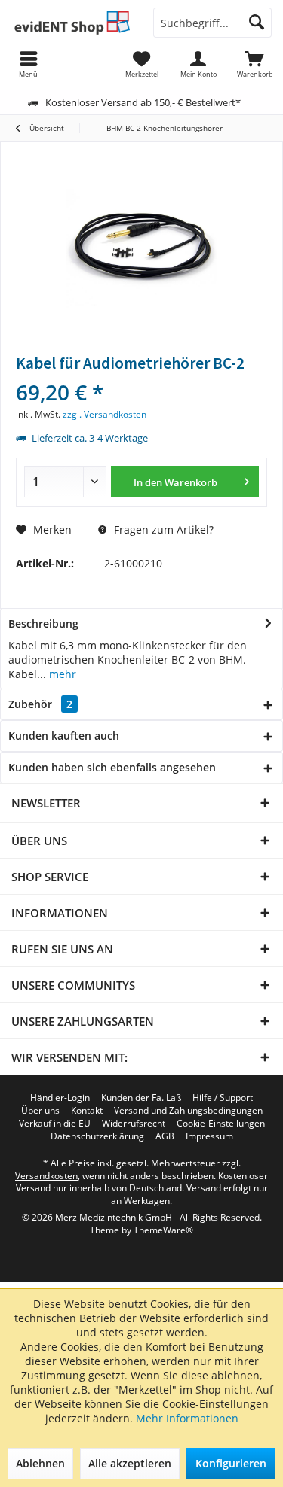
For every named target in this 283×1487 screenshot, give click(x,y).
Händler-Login (60, 1098)
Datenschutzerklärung (97, 1136)
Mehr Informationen (187, 1418)
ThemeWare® (163, 1230)
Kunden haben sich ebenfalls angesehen (112, 767)
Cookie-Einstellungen (221, 1124)
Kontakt (87, 1111)
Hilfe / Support (222, 1098)
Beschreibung (43, 623)
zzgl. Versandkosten (104, 414)
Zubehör (40, 704)
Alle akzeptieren (129, 1463)
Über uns (40, 1111)
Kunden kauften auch (63, 735)
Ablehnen (40, 1463)
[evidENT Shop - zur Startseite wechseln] (71, 23)
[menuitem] (254, 64)
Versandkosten (46, 1175)
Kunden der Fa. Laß (141, 1098)
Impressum (209, 1136)
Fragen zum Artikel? (162, 529)
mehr (61, 674)
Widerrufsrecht (133, 1124)
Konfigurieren (230, 1463)
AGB (164, 1136)
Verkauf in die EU (55, 1124)
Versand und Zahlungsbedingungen (188, 1111)
